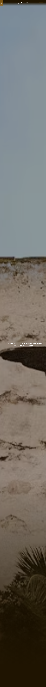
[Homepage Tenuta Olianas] (23, 2)
